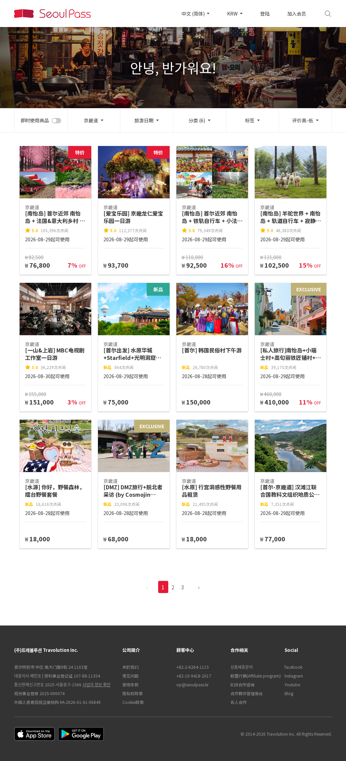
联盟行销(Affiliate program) (254, 676)
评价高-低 (302, 120)
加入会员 (296, 13)
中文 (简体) (193, 13)
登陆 (265, 13)
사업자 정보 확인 (96, 684)
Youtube (292, 684)
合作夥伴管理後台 (246, 693)
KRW (233, 13)
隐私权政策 (132, 693)
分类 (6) (197, 120)
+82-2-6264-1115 (192, 667)
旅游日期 (143, 120)
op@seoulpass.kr (192, 684)
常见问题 (130, 676)
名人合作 (238, 702)
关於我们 (130, 667)
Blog (289, 693)
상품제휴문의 (241, 667)
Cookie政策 (133, 702)
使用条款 (130, 684)
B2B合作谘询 (242, 684)
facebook (293, 667)
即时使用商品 (35, 120)
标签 (249, 120)
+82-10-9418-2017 (193, 676)
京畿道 (91, 120)
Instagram (294, 676)
